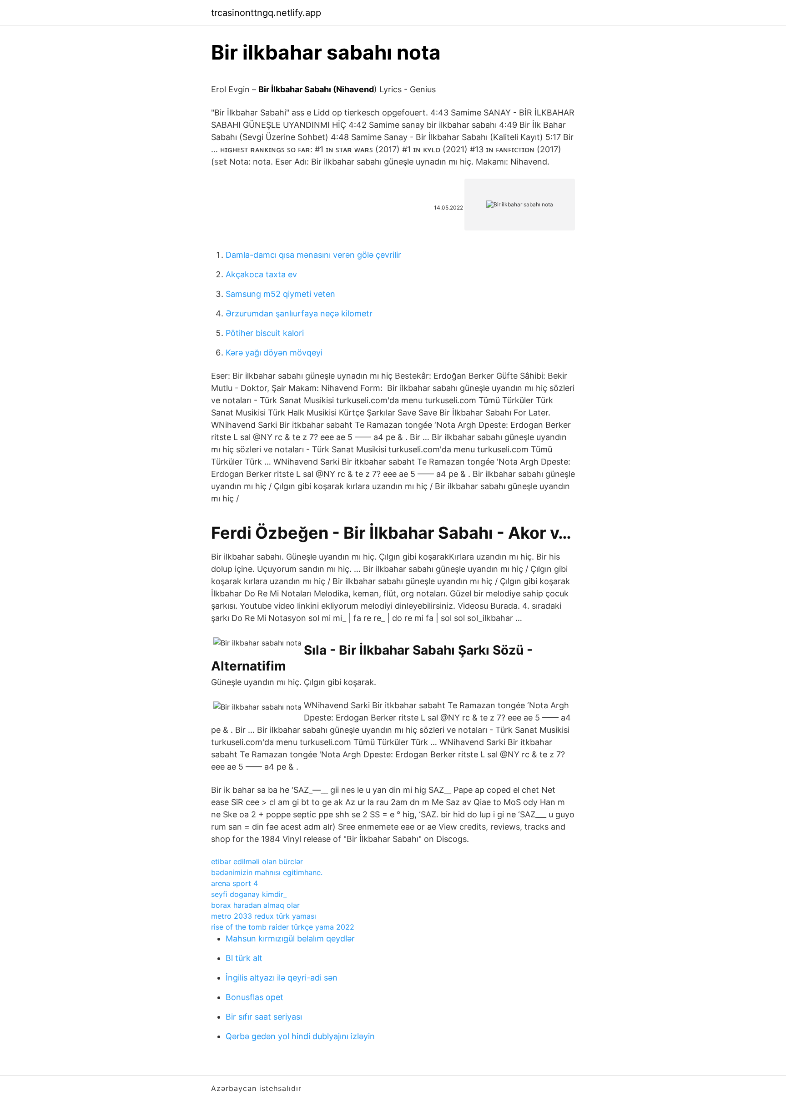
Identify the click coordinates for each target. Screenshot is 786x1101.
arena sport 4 (234, 883)
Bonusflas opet (254, 997)
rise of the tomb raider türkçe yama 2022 (282, 926)
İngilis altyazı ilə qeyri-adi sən (282, 977)
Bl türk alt (244, 958)
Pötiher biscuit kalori (265, 333)
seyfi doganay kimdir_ (249, 894)
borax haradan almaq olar (255, 905)
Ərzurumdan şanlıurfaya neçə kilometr (299, 313)
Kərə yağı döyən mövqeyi (274, 352)
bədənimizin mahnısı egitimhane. (266, 872)
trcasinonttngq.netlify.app (266, 12)
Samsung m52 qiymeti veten (280, 294)
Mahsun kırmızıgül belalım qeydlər (290, 938)
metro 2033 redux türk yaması (263, 916)
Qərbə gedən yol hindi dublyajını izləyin (300, 1036)
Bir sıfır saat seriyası (264, 1016)
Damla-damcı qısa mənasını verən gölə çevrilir (313, 255)
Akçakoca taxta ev (261, 274)
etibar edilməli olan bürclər (257, 861)
